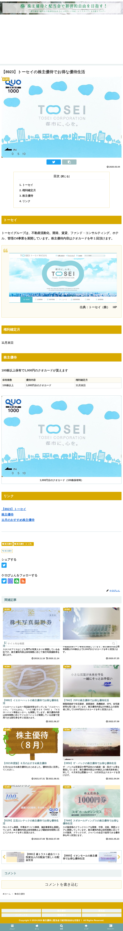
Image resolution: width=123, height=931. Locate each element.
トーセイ (27, 184)
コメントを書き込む (61, 884)
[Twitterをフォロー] (4, 581)
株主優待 (27, 195)
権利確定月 (29, 190)
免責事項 (61, 915)
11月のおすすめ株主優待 (18, 520)
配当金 (102, 910)
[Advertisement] (61, 43)
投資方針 (102, 915)
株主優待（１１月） (25, 544)
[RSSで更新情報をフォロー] (23, 581)
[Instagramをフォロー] (10, 581)
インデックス (21, 915)
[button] (114, 643)
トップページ (21, 910)
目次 (57, 176)
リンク (26, 201)
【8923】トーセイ (14, 509)
